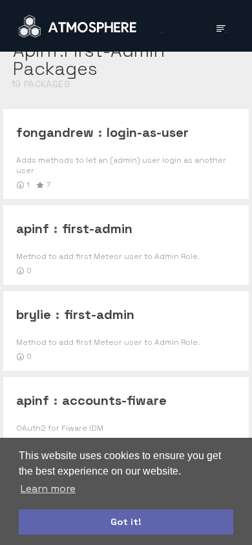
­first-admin (97, 228)
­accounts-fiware (114, 400)
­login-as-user (148, 132)
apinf (32, 228)
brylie (33, 314)
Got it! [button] (126, 522)
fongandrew (55, 132)
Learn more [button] (48, 488)
